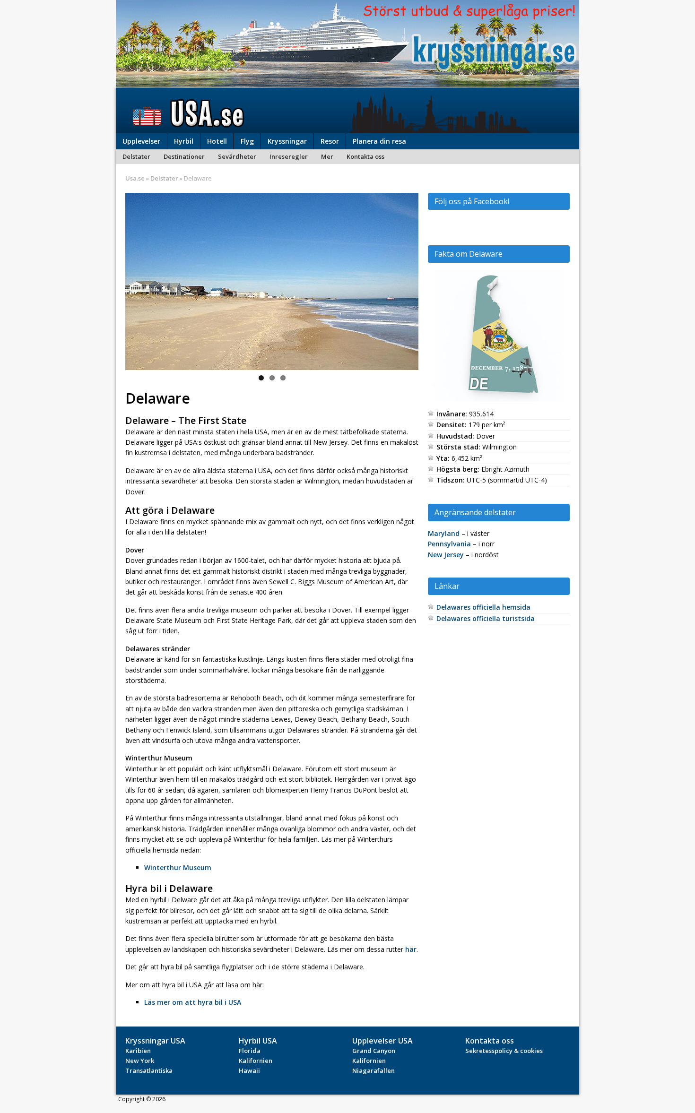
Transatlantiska (149, 1070)
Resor (330, 141)
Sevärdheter (237, 156)
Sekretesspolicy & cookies (504, 1050)
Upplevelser (141, 141)
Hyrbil (183, 141)
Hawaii (249, 1070)
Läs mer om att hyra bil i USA (192, 1002)
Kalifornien (255, 1060)
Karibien (138, 1050)
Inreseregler (288, 156)
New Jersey (446, 554)
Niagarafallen (373, 1070)
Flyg (247, 141)
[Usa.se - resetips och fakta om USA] (347, 110)
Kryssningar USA (155, 1040)
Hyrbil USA (258, 1040)
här (411, 949)
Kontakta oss (365, 156)
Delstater (136, 156)
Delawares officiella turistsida (485, 618)
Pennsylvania (449, 543)
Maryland (444, 533)
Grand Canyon (373, 1050)
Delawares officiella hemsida (483, 607)
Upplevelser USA (382, 1040)
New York (139, 1060)
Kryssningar (287, 141)
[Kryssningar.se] (347, 82)
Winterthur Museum (177, 867)
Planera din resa (379, 141)
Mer (327, 156)
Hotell (217, 141)
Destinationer (184, 156)
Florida (250, 1050)
